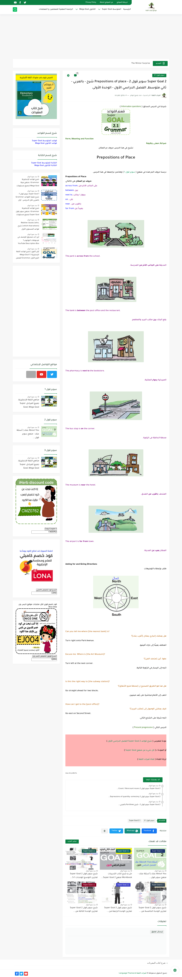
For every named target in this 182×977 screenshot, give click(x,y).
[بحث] (15, 9)
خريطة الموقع (122, 2)
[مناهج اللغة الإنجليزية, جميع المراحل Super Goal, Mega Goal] (49, 401)
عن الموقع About (106, 2)
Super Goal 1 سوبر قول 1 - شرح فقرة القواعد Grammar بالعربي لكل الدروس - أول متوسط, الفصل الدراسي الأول (27, 197)
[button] (149, 830)
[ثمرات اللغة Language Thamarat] (151, 7)
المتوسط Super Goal (111, 9)
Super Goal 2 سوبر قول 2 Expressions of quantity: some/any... (134, 797)
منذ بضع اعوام (153, 786)
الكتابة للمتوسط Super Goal (44, 163)
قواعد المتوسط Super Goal (44, 141)
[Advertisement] (91, 37)
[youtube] (15, 2)
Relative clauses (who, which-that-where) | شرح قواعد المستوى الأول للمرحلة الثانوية (28, 226)
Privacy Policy (91, 2)
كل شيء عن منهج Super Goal (139, 750)
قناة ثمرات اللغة (146, 759)
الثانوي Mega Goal (87, 9)
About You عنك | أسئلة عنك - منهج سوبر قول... (28, 434)
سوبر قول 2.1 (159, 75)
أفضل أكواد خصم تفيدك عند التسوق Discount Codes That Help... (120, 66)
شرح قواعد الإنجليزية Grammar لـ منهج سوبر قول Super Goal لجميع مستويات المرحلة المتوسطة (27, 212)
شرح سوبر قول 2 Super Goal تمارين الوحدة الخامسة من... (152, 910)
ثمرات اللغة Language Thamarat (132, 973)
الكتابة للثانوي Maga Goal (45, 165)
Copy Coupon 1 (51, 529)
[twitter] (25, 2)
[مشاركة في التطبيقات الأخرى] (104, 830)
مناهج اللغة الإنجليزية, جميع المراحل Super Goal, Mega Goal (28, 403)
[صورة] (49, 180)
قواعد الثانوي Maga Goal (46, 143)
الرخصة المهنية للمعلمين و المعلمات (56, 9)
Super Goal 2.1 (134, 821)
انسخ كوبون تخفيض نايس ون (45, 656)
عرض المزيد (72, 841)
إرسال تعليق (157, 932)
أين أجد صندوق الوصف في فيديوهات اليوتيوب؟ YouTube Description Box (28, 240)
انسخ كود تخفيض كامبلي (46, 590)
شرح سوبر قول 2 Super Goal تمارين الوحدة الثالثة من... (84, 910)
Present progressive (143, 727)
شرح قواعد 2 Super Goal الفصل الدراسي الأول (130, 741)
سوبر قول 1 (129, 172)
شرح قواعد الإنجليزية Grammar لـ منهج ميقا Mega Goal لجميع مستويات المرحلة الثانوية (27, 183)
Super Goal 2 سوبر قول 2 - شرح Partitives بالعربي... (139, 805)
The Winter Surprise (140, 60)
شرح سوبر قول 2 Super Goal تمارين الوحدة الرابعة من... (118, 910)
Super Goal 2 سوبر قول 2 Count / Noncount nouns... (138, 789)
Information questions (131, 106)
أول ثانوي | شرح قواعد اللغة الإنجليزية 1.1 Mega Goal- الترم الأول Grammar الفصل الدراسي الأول (27, 255)
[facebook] (20, 2)
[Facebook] (31, 374)
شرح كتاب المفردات (156, 963)
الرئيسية (127, 9)
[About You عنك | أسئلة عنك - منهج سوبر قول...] (49, 431)
